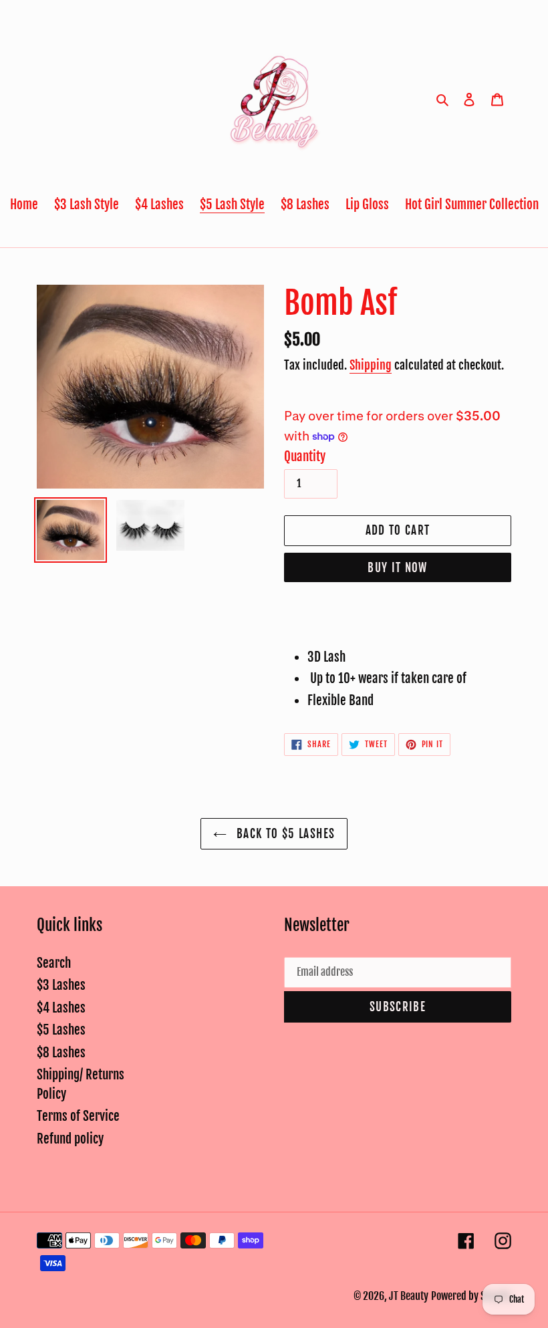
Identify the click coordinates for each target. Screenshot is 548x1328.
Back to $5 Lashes (284, 834)
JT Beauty (408, 1296)
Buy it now (398, 568)
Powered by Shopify (471, 1296)
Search (54, 963)
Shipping (371, 365)
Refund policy (70, 1139)
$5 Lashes (61, 1030)
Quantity (304, 456)
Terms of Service (78, 1116)
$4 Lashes (61, 1008)
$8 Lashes (61, 1053)
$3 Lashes (61, 985)
